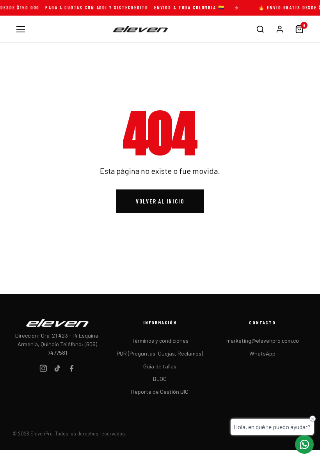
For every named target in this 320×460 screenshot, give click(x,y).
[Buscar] (260, 29)
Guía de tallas (159, 366)
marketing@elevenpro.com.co (262, 340)
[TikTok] (57, 369)
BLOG (160, 378)
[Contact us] (304, 444)
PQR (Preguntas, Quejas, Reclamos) (160, 353)
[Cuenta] (280, 29)
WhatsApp (262, 353)
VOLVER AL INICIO (160, 201)
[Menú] (20, 29)
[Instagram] (43, 369)
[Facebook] (71, 369)
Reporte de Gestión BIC (159, 391)
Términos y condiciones (160, 340)
